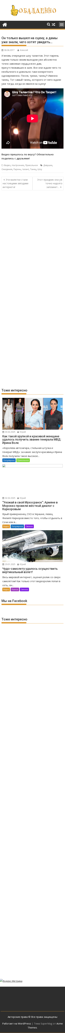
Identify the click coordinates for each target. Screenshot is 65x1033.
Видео (7, 165)
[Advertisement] (32, 230)
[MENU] (61, 24)
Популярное (9, 460)
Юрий (22, 431)
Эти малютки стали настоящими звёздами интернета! (15, 183)
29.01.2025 (9, 564)
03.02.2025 (9, 431)
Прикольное (31, 165)
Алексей (24, 50)
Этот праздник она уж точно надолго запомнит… (49, 183)
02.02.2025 (9, 498)
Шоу (40, 169)
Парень (17, 169)
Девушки (47, 165)
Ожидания (7, 169)
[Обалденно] (4, 24)
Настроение (18, 165)
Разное (15, 589)
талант (25, 169)
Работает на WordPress (16, 1023)
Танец (33, 169)
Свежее (29, 526)
